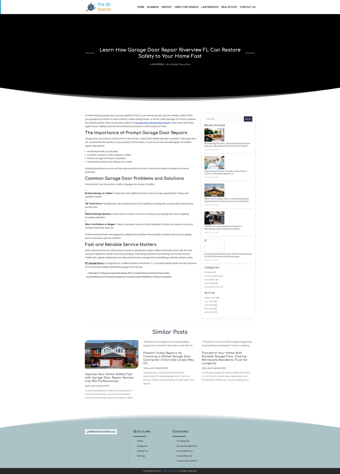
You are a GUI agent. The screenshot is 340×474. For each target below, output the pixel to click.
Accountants (209, 280)
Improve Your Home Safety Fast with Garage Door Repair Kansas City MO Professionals (109, 378)
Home (140, 7)
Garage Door (184, 64)
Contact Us (248, 7)
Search (248, 119)
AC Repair (208, 272)
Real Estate (229, 7)
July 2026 (208, 301)
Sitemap (141, 456)
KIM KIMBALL (158, 64)
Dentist (167, 7)
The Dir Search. (170, 471)
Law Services (209, 7)
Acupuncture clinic (212, 287)
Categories (142, 446)
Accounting (209, 283)
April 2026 (208, 312)
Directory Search (186, 7)
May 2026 (208, 309)
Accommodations (212, 276)
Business (153, 7)
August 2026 (209, 298)
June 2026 (209, 305)
